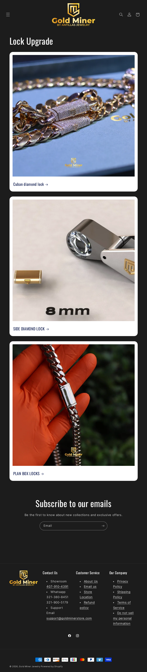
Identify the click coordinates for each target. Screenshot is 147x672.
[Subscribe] (103, 526)
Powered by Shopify (52, 666)
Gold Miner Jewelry (30, 666)
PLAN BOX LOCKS (26, 473)
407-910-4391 (57, 586)
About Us (91, 581)
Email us (90, 586)
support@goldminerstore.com (69, 618)
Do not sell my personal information (123, 618)
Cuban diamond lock (28, 184)
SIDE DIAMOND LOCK (29, 328)
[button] (8, 15)
